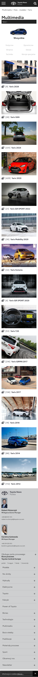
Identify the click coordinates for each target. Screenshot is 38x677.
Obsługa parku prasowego (13, 554)
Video (3, 10)
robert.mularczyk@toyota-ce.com (13, 519)
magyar (10, 563)
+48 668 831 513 (7, 517)
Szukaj (3, 16)
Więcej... (20, 674)
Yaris (4, 22)
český (17, 563)
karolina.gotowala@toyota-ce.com (13, 546)
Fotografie (3, 7)
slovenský (25, 563)
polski (4, 563)
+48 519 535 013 (7, 543)
